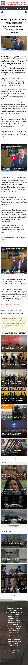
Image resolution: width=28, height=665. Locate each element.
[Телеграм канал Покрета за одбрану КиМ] (2, 314)
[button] (2, 12)
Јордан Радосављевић (15, 310)
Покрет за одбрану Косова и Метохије (17, 3)
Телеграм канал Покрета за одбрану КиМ (13, 313)
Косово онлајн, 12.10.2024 (10, 304)
